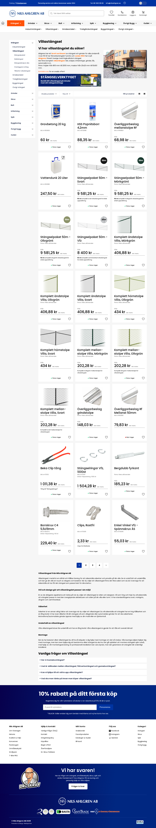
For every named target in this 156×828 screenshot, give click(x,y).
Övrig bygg (142, 745)
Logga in (133, 15)
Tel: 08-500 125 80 (96, 3)
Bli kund (79, 741)
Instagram (115, 734)
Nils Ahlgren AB (16, 726)
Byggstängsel (107, 29)
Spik (92, 23)
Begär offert (46, 745)
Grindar (32, 23)
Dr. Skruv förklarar (48, 752)
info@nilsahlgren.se (113, 3)
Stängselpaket (19, 55)
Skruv (47, 23)
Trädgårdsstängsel (88, 29)
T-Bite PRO (13, 755)
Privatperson (21, 3)
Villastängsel (51, 29)
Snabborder (80, 731)
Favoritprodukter (82, 734)
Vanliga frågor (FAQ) (49, 731)
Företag (12, 3)
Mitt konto (80, 726)
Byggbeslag (109, 23)
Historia (12, 734)
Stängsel (15, 23)
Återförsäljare (46, 748)
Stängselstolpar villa (21, 63)
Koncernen (13, 741)
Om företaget (14, 731)
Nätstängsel (18, 59)
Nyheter (115, 738)
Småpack (13, 752)
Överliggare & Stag (21, 67)
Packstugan (14, 745)
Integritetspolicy (47, 738)
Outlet (147, 23)
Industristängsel (33, 29)
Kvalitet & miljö (15, 738)
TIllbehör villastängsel (22, 71)
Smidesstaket (68, 29)
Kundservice (122, 15)
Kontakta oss (43, 71)
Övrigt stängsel (125, 29)
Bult (61, 23)
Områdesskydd (15, 748)
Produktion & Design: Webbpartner (21, 823)
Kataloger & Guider (83, 738)
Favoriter (111, 15)
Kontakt (44, 734)
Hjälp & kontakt (48, 726)
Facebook (115, 731)
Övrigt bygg (129, 23)
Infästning (76, 23)
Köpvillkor (44, 741)
